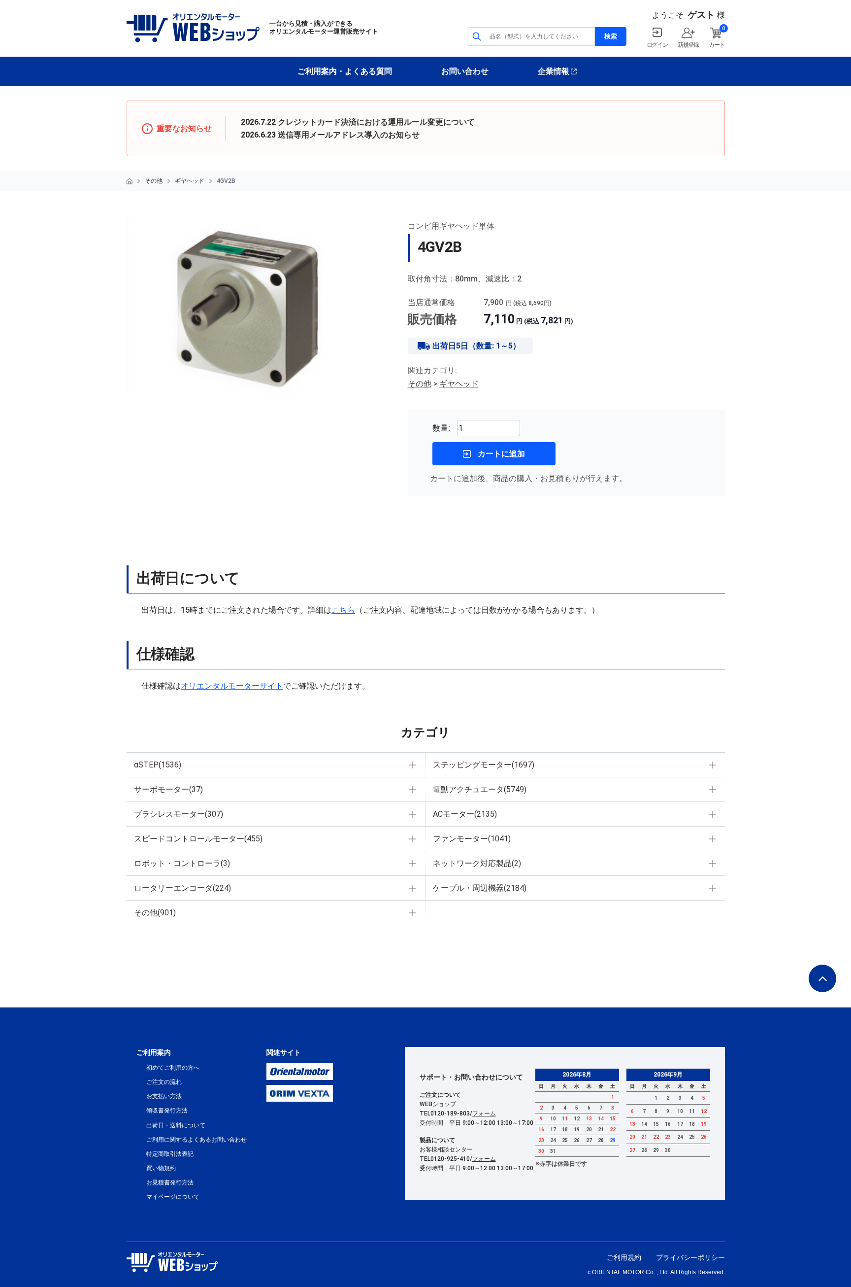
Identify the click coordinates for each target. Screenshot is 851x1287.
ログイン (657, 44)
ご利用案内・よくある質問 (344, 71)
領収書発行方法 (167, 1110)
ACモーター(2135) (465, 814)
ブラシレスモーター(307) (178, 814)
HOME (129, 181)
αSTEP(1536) (157, 764)
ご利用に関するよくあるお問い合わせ (196, 1139)
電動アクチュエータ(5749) (479, 789)
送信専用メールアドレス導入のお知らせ (349, 134)
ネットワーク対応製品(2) (477, 863)
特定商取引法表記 (170, 1153)
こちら (343, 610)
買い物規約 (161, 1168)
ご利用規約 (624, 1257)
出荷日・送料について (175, 1125)
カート (716, 44)
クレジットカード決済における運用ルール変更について (376, 122)
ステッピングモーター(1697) (483, 764)
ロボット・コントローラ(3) (182, 863)
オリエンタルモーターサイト (232, 686)
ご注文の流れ (164, 1081)
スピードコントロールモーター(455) (198, 838)
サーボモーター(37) (168, 789)
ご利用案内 (153, 1052)
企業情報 (553, 71)
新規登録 (688, 44)
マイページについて (172, 1196)
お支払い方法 (164, 1096)
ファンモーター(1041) (472, 838)
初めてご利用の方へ (172, 1067)
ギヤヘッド (189, 180)
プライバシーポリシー (690, 1257)
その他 (154, 180)
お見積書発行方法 (170, 1182)
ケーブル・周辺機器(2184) (479, 888)
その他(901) (155, 912)
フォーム (484, 1113)
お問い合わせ (465, 71)
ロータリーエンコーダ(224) (182, 888)
